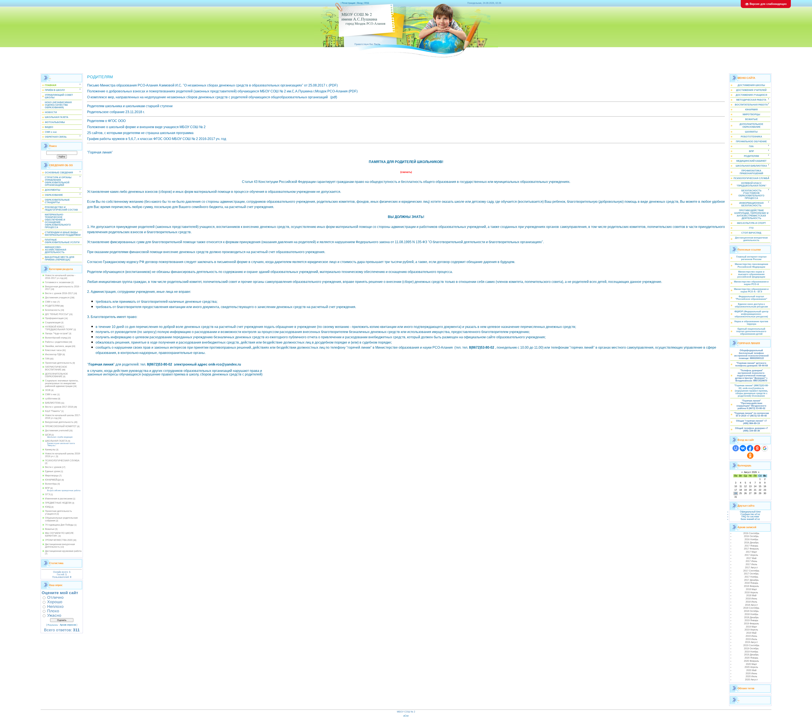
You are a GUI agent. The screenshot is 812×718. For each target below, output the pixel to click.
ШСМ (48, 434)
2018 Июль (751, 601)
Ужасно (54, 615)
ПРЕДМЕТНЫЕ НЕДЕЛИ (58, 503)
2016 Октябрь (751, 536)
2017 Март (751, 552)
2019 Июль (751, 639)
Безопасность (52, 310)
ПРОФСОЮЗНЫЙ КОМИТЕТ (61, 426)
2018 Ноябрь (751, 614)
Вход (359, 3)
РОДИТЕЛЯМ (52, 305)
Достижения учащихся (57, 297)
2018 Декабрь (751, 617)
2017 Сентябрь (751, 570)
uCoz (406, 715)
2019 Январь (751, 620)
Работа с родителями (56, 342)
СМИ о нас (51, 301)
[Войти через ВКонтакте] (743, 448)
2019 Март (751, 626)
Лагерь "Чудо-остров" (56, 333)
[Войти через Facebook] (750, 448)
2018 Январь (751, 583)
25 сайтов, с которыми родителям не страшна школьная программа (140, 133)
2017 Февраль (751, 548)
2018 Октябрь (751, 611)
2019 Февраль (751, 623)
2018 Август (751, 605)
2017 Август (751, 567)
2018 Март (751, 589)
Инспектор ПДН (53, 354)
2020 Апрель (751, 667)
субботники (51, 398)
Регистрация (348, 3)
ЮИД (48, 507)
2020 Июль (751, 676)
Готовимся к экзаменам (58, 282)
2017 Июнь (751, 561)
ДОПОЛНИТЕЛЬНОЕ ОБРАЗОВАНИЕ (56, 375)
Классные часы (53, 350)
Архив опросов (68, 624)
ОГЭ (47, 494)
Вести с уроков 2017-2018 (59, 407)
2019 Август (751, 642)
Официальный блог (750, 511)
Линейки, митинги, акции (58, 346)
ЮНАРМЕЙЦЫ (53, 479)
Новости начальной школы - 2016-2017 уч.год (60, 276)
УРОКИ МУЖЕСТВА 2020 (58, 540)
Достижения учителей (57, 430)
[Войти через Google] (764, 448)
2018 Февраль (751, 586)
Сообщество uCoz (750, 514)
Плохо (53, 611)
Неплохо (55, 606)
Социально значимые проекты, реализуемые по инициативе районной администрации (61, 383)
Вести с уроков (53, 467)
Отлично (55, 597)
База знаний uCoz (750, 519)
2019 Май (751, 633)
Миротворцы (52, 475)
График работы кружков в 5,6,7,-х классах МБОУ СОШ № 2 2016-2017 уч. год (156, 139)
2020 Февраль (751, 661)
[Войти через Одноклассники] (750, 455)
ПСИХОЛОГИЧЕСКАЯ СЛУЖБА (62, 460)
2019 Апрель (751, 629)
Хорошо (54, 602)
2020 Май (751, 670)
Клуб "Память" (53, 411)
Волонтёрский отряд (56, 337)
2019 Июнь (751, 636)
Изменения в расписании (58, 498)
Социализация (52, 322)
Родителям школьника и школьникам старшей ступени (130, 106)
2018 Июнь (751, 598)
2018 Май (751, 595)
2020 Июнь (751, 673)
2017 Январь (751, 545)
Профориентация (54, 318)
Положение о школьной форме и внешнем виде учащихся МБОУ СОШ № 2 (146, 127)
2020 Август (751, 679)
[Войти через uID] (735, 448)
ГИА (47, 358)
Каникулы (50, 449)
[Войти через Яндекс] (757, 448)
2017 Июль (751, 564)
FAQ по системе (750, 516)
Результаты (53, 625)
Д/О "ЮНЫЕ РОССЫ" (57, 314)
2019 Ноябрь (751, 651)
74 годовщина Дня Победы (59, 524)
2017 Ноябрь (751, 576)
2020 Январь (751, 657)
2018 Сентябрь (751, 608)
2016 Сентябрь (751, 533)
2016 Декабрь (751, 542)
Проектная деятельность (58, 363)
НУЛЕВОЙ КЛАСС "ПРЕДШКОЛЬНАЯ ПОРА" (59, 328)
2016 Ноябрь (751, 539)
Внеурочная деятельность (59, 422)
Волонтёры (51, 483)
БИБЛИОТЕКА (52, 402)
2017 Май (751, 558)
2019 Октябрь (751, 648)
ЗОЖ (48, 390)
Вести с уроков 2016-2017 (59, 293)
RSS (366, 3)
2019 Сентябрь (751, 645)
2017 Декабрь (751, 580)
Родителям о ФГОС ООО (106, 121)
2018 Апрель (751, 592)
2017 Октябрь (751, 573)
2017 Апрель (751, 555)
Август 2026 (750, 472)
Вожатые (50, 529)
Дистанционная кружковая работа (63, 551)
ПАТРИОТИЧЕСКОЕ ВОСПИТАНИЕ (56, 368)
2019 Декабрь (751, 654)
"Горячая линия (99, 152)
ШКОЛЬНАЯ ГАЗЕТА (56, 441)
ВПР (47, 488)
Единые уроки (52, 471)
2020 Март (751, 664)
